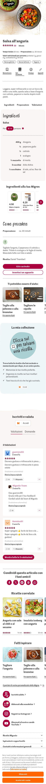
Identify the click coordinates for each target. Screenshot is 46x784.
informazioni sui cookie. (19, 769)
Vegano (36, 62)
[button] (7, 453)
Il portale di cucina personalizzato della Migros (21, 685)
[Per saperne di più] (12, 310)
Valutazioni (37, 104)
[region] (23, 766)
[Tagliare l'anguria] (12, 662)
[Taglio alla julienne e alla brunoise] (33, 662)
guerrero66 (18, 451)
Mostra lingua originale (13, 474)
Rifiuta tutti (23, 774)
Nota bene (23, 128)
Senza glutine (9, 62)
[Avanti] (40, 202)
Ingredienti (9, 104)
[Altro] (39, 479)
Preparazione (23, 104)
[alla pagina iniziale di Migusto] (9, 2)
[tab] (23, 735)
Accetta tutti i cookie (23, 780)
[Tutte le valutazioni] (8, 45)
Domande (30, 431)
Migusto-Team (20, 485)
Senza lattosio (24, 62)
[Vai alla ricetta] (12, 616)
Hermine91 (17, 521)
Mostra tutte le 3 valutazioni (18, 557)
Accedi (25, 387)
